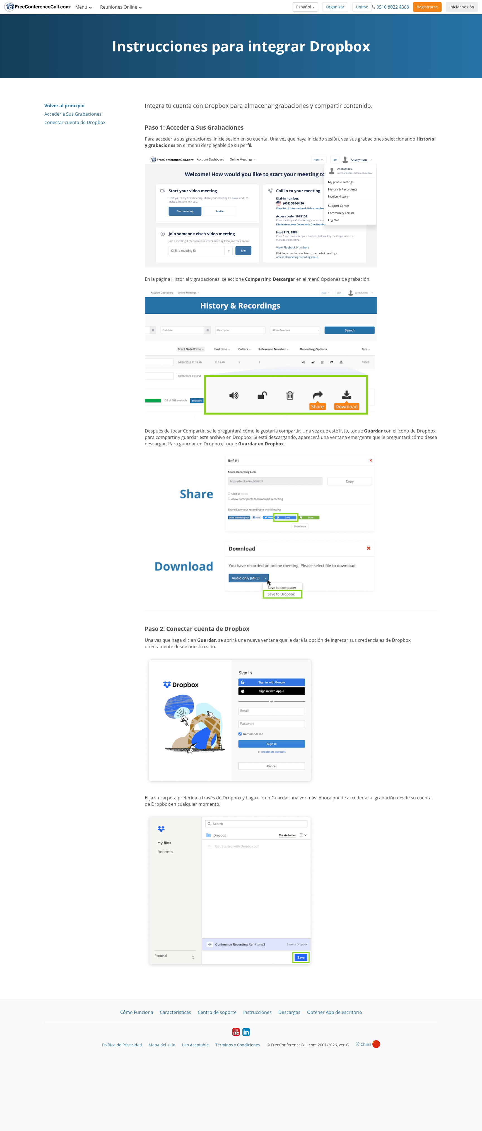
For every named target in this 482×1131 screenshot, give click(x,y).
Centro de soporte (217, 1012)
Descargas (289, 1012)
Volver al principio (64, 106)
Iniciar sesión (461, 6)
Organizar (335, 6)
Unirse (362, 6)
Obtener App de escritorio (334, 1012)
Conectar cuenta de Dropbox (74, 122)
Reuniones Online (119, 7)
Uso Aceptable (195, 1044)
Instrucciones (257, 1012)
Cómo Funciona (136, 1012)
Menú (81, 7)
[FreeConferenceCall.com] (37, 7)
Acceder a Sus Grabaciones (73, 114)
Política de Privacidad (122, 1044)
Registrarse (427, 6)
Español (304, 6)
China (366, 1044)
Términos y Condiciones (237, 1044)
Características (175, 1012)
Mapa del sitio (162, 1044)
